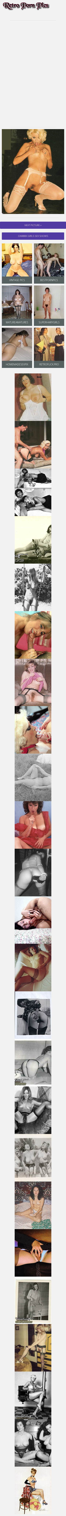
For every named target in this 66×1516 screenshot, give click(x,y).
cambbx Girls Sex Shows (33, 236)
